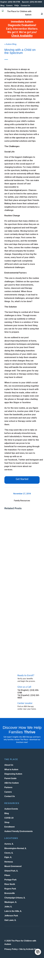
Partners (8, 787)
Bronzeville (9, 893)
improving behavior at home (23, 340)
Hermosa (8, 862)
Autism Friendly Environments (18, 831)
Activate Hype (32, 949)
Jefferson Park (11, 916)
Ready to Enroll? (25, 675)
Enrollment (9, 827)
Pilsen (7, 875)
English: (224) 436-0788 (10, 2)
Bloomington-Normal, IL (15, 848)
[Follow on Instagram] (7, 932)
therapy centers (26, 374)
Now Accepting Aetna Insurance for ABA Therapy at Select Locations (21, 642)
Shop (6, 822)
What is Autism (11, 769)
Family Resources (22, 500)
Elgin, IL (8, 857)
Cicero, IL (8, 853)
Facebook (12, 459)
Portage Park (10, 880)
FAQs (16, 5)
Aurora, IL (9, 844)
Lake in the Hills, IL (13, 911)
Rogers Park (10, 889)
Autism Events (11, 809)
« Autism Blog (10, 44)
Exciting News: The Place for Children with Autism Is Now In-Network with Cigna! (21, 594)
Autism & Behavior (15, 551)
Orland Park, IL (11, 871)
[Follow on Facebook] (14, 932)
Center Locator (25, 703)
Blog (2, 5)
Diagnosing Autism (13, 774)
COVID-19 (8, 818)
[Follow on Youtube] (27, 932)
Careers (9, 5)
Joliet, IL (8, 907)
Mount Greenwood (13, 866)
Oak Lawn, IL (10, 920)
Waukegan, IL (10, 902)
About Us (8, 765)
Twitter (21, 459)
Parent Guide (10, 778)
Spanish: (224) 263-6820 (32, 2)
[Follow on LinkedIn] (33, 932)
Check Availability (22, 35)
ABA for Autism (11, 783)
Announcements (14, 600)
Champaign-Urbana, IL (14, 898)
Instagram (34, 459)
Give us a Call (24, 687)
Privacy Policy (11, 949)
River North (9, 884)
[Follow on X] (20, 932)
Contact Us (25, 5)
